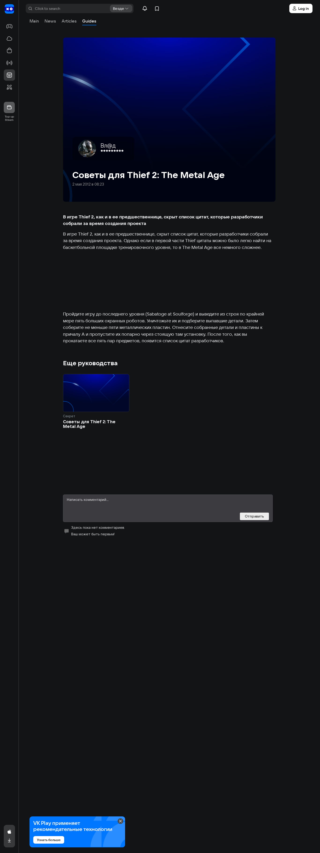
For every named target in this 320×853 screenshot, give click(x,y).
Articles (69, 21)
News (50, 21)
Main (34, 21)
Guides (89, 21)
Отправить (254, 516)
